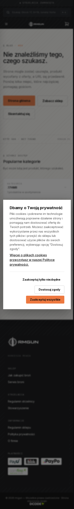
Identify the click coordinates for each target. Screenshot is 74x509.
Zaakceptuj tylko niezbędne (41, 279)
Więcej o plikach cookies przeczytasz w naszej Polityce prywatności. (32, 259)
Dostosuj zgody (49, 289)
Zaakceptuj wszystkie (45, 299)
